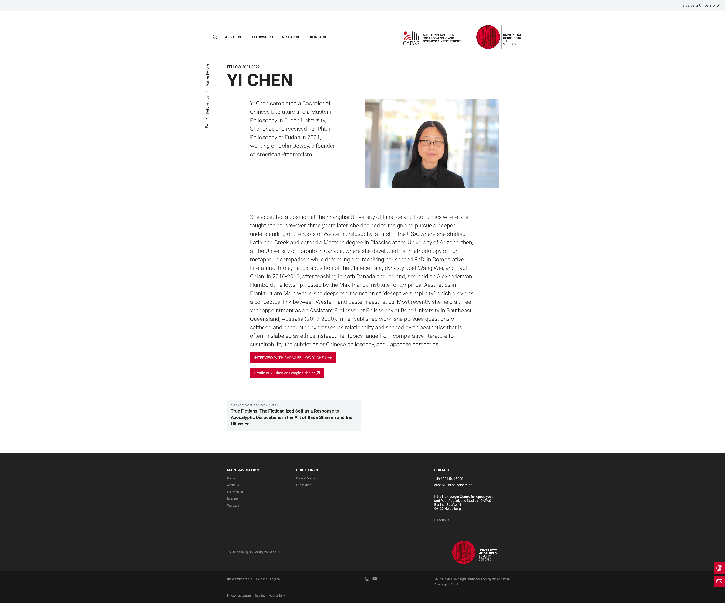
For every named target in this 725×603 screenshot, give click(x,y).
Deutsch (261, 579)
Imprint (260, 595)
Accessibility (277, 595)
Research (290, 37)
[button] (259, 470)
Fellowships (261, 37)
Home (231, 478)
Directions (441, 520)
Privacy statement (239, 595)
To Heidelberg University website (251, 552)
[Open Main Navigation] (208, 37)
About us (233, 37)
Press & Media (305, 478)
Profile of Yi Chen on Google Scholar (284, 373)
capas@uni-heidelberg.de (453, 485)
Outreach (317, 37)
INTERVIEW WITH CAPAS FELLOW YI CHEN (290, 357)
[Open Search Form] (217, 37)
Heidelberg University (698, 5)
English (275, 579)
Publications (304, 485)
